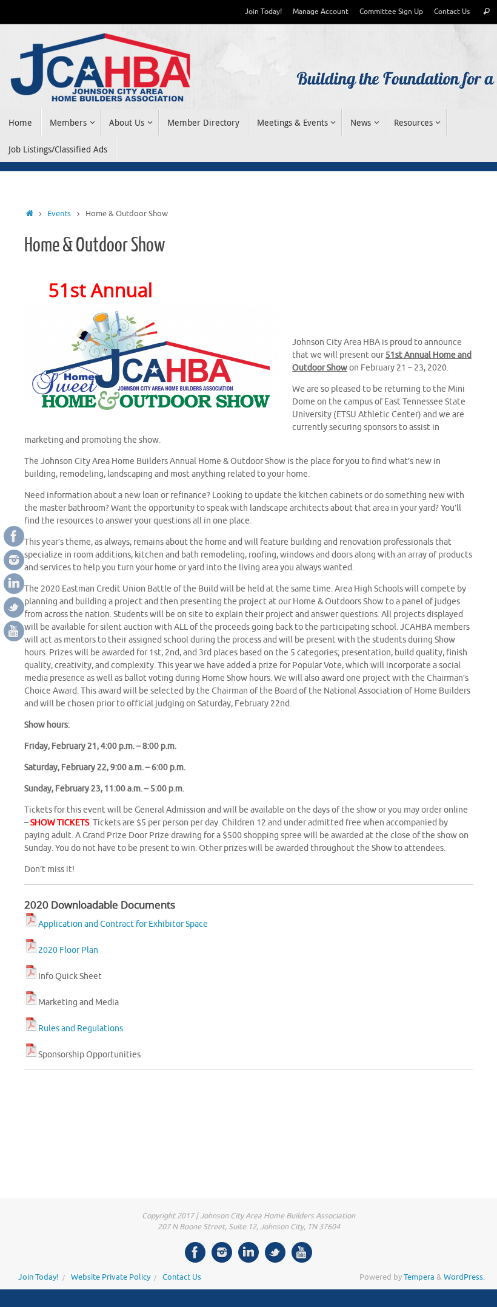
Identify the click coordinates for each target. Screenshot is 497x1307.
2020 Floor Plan (68, 950)
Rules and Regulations (80, 1028)
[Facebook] (14, 536)
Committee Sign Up (391, 11)
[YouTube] (14, 631)
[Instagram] (14, 560)
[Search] (486, 12)
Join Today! (263, 11)
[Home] (29, 214)
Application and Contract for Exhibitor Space (123, 924)
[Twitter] (14, 607)
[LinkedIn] (14, 583)
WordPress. (464, 1277)
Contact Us (452, 11)
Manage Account (321, 11)
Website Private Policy (110, 1277)
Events (59, 214)
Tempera (419, 1277)
